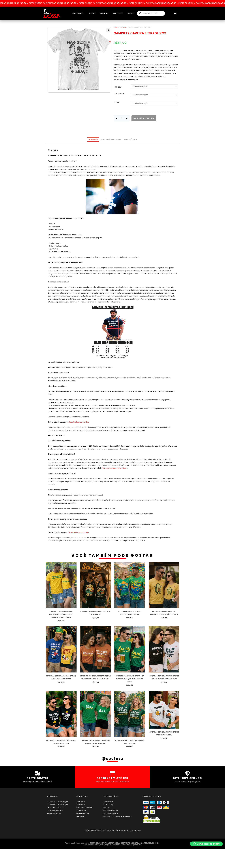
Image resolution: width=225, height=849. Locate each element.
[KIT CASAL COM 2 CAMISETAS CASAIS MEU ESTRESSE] (129, 714)
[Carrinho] (175, 13)
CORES (117, 102)
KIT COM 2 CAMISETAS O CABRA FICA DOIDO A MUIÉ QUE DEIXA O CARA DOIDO (129, 679)
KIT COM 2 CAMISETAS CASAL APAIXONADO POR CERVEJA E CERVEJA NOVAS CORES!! (61, 614)
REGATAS (104, 13)
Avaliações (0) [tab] (130, 139)
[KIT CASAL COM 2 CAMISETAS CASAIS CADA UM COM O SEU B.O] (95, 714)
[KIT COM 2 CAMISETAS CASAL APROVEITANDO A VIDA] (129, 585)
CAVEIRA (123, 27)
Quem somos (80, 801)
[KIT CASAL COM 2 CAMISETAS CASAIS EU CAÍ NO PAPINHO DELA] (61, 649)
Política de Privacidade (110, 813)
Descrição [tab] (93, 139)
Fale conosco (80, 816)
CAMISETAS (77, 13)
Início (115, 27)
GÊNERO (118, 87)
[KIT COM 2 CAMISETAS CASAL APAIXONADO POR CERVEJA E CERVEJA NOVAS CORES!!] (61, 585)
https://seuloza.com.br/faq (78, 422)
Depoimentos (80, 804)
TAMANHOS (119, 94)
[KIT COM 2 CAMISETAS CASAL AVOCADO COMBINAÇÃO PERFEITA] (164, 585)
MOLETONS (117, 13)
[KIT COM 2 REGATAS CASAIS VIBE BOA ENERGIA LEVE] (95, 585)
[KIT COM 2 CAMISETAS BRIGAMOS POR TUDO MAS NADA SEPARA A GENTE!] (95, 649)
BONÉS (92, 13)
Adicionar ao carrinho (143, 118)
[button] (108, 30)
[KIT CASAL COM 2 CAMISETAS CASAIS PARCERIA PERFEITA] (164, 710)
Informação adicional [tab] (111, 139)
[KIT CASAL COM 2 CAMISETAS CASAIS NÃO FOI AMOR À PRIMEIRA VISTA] (164, 649)
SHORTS (130, 13)
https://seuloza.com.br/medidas (114, 468)
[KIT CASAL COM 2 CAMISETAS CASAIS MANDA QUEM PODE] (61, 714)
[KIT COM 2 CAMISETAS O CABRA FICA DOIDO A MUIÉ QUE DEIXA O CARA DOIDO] (129, 649)
